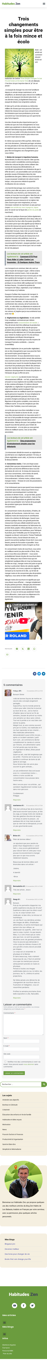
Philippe (15, 691)
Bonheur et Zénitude (9, 1105)
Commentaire (9, 1013)
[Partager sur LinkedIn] (28, 649)
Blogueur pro (10, 1244)
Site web (6, 1054)
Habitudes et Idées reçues (12, 1120)
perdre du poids (33, 210)
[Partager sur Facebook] (16, 649)
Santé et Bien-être (9, 1144)
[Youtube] (14, 1305)
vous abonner (28, 1064)
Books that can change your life (18, 1259)
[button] (44, 4)
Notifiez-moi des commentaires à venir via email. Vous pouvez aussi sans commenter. (21, 1064)
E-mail (6, 1046)
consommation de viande (27, 323)
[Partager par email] (7, 654)
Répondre (17, 800)
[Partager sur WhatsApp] (34, 649)
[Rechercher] (44, 1084)
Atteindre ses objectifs (10, 1100)
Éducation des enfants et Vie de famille (16, 1115)
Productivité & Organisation (12, 1139)
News (4, 1129)
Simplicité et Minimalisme (11, 1149)
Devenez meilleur (12, 1249)
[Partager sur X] (22, 649)
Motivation (6, 1124)
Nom (5, 1038)
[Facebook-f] (23, 1305)
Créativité (6, 1110)
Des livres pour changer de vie (17, 1254)
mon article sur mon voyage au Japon (24, 207)
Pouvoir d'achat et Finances (12, 1134)
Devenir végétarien (12, 377)
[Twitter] (32, 1305)
